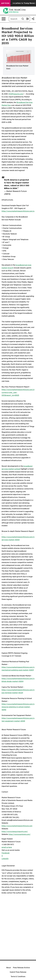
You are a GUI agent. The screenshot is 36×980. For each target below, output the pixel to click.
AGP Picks (5, 3)
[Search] (22, 18)
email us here (7, 847)
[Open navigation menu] (4, 19)
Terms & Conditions (18, 976)
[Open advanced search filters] (27, 18)
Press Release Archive (21, 968)
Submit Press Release (18, 972)
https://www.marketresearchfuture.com (17, 826)
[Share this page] (33, 19)
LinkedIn (5, 859)
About (8, 968)
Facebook (6, 853)
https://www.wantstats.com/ (19, 834)
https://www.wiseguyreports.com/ (15, 831)
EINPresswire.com (16, 94)
